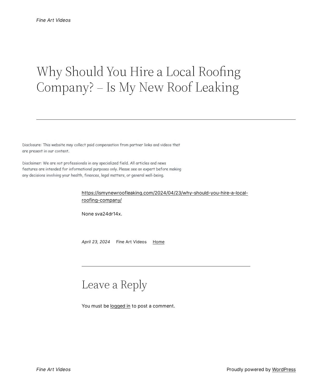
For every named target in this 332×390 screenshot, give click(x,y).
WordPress (284, 369)
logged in (120, 306)
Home (158, 241)
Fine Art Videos (53, 20)
